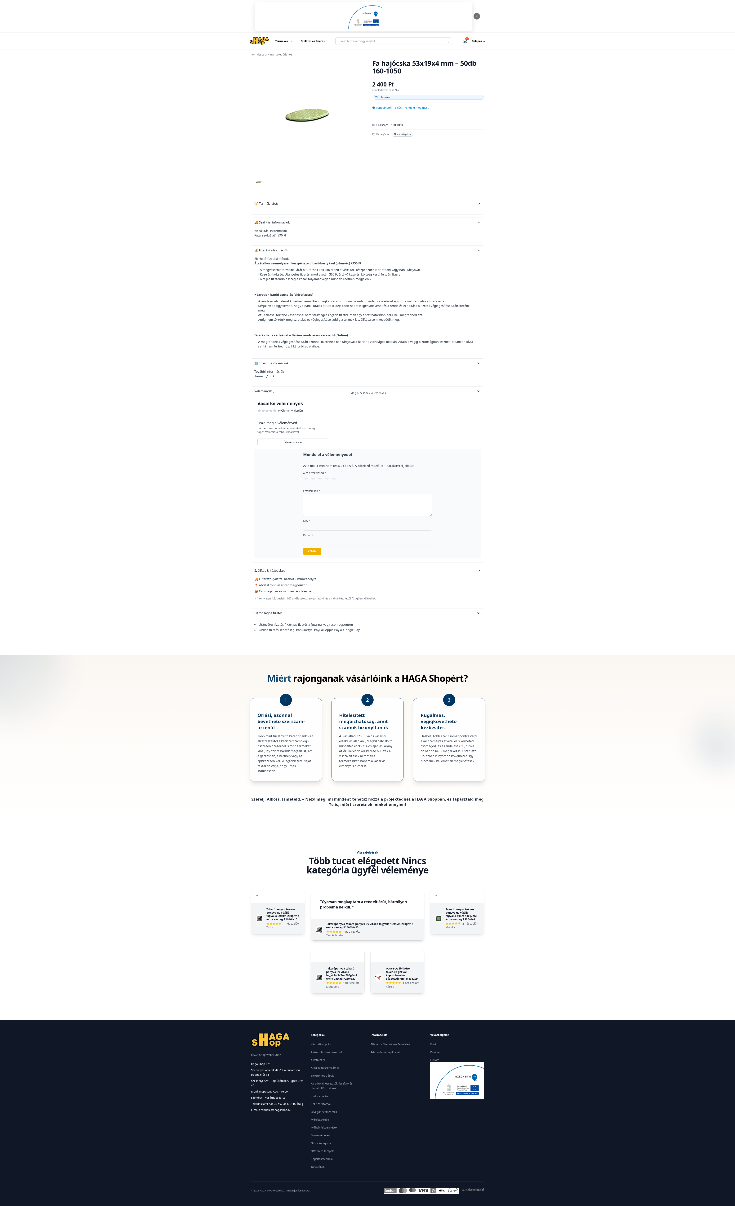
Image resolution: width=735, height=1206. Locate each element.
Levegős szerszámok (324, 1112)
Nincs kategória (402, 134)
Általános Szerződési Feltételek (390, 1044)
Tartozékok (317, 1166)
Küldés (312, 551)
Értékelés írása (293, 442)
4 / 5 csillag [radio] (327, 479)
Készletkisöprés (321, 1044)
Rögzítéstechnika (322, 1159)
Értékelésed (311, 491)
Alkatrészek (318, 1060)
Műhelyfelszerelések (324, 1127)
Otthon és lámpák (322, 1151)
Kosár (434, 1044)
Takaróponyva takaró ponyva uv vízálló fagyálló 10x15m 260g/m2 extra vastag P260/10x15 (369, 925)
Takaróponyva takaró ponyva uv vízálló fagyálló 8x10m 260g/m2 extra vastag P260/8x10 (282, 914)
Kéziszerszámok (321, 1104)
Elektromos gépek (322, 1075)
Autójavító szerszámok (325, 1068)
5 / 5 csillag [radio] (334, 479)
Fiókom (434, 1060)
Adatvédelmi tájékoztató (386, 1052)
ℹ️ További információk (271, 363)
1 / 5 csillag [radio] (306, 479)
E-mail (308, 535)
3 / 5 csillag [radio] (320, 479)
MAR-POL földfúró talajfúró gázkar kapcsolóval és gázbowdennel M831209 (402, 973)
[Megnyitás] (363, 16)
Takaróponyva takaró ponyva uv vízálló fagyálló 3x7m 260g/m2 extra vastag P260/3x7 (341, 973)
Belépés (478, 41)
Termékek (281, 41)
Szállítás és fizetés (313, 41)
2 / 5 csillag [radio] (313, 479)
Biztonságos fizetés (268, 613)
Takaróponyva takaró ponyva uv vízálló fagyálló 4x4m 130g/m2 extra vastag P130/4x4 (461, 914)
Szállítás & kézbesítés (269, 570)
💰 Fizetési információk (271, 250)
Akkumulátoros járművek (327, 1052)
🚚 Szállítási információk (272, 222)
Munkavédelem (321, 1135)
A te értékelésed (314, 473)
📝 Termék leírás (266, 203)
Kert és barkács (321, 1096)
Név (306, 521)
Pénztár (435, 1052)
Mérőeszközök (320, 1119)
